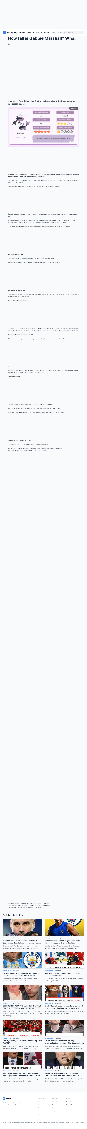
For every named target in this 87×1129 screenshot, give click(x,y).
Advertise (54, 1111)
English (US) (69, 1122)
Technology (41, 1101)
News (23, 32)
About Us (54, 1101)
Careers (54, 1108)
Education (61, 32)
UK (33, 32)
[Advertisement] (43, 15)
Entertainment (42, 1111)
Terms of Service (70, 1105)
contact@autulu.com (8, 1108)
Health (53, 32)
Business (39, 32)
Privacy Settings (79, 1122)
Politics (46, 32)
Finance (40, 1114)
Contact (54, 1105)
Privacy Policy (70, 1101)
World (29, 32)
